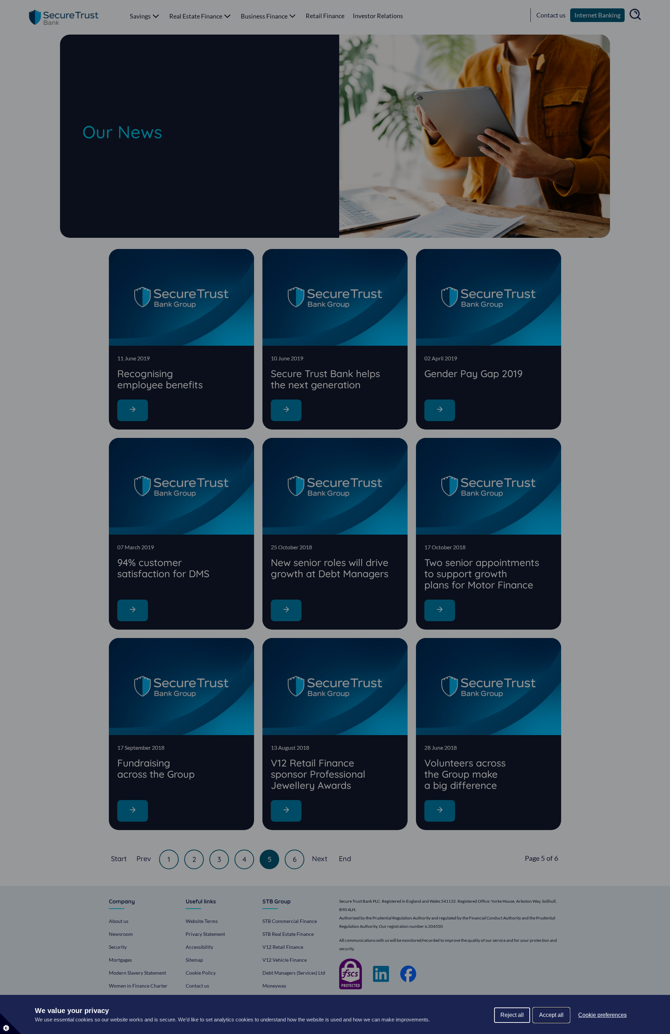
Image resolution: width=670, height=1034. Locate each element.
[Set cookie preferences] (10, 1023)
